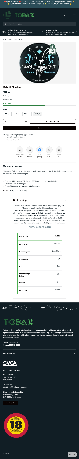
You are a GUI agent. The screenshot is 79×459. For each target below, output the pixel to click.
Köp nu (39, 128)
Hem (4, 39)
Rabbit (57, 236)
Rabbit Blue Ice (18, 39)
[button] (70, 15)
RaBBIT (10, 39)
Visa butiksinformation (13, 140)
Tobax (9, 454)
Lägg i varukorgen (52, 121)
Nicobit (5, 191)
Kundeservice (10, 403)
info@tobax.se (8, 380)
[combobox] (39, 24)
